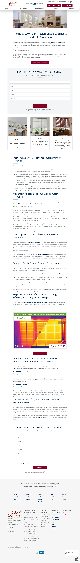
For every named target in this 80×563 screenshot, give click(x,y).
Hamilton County (17, 501)
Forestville (52, 496)
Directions (10, 527)
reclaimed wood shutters (42, 254)
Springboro (28, 491)
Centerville (28, 499)
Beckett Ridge (17, 491)
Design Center (55, 517)
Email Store (10, 533)
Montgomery (53, 491)
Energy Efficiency (56, 519)
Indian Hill (64, 494)
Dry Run (64, 496)
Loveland (40, 494)
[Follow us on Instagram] (68, 515)
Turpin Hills (52, 499)
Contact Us (54, 528)
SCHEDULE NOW (39, 106)
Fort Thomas (28, 496)
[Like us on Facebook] (63, 515)
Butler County (29, 501)
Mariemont (16, 494)
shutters (62, 367)
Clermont (52, 501)
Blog (53, 524)
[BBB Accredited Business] (40, 552)
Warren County (41, 501)
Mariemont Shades (20, 371)
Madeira (27, 494)
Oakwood (40, 491)
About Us (54, 526)
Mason (63, 491)
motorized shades (34, 379)
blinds (19, 368)
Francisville (16, 496)
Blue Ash (40, 499)
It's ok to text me (17, 101)
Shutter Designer (56, 512)
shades (14, 368)
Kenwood (52, 494)
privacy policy (34, 110)
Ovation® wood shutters (34, 242)
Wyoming (64, 499)
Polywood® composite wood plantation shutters (35, 302)
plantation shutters (56, 42)
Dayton (15, 499)
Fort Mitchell (40, 496)
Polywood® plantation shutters (26, 203)
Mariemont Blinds (20, 384)
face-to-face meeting (54, 273)
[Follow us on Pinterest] (65, 515)
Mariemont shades (35, 378)
